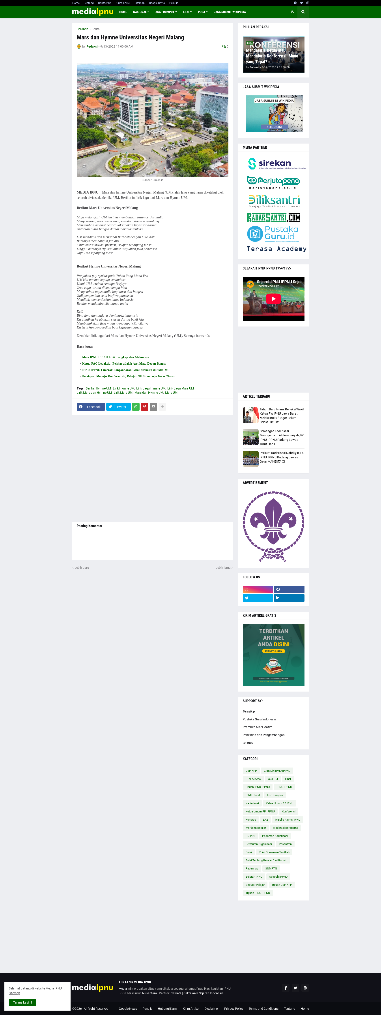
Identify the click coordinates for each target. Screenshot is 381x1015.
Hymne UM (103, 388)
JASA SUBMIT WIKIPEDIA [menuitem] (230, 12)
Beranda (82, 29)
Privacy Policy (233, 1008)
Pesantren (285, 844)
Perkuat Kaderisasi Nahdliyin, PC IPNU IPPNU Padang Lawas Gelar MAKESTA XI (282, 457)
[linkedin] (289, 598)
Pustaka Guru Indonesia (259, 719)
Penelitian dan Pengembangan (264, 735)
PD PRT (250, 836)
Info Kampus (275, 795)
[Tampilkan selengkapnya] (162, 407)
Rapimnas (252, 868)
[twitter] (301, 3)
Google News (128, 1008)
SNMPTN (271, 868)
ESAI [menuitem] (186, 12)
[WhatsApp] (136, 407)
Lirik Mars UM (123, 392)
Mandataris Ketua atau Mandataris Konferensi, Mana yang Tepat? (272, 56)
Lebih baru (82, 567)
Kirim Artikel (123, 3)
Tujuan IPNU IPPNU (258, 893)
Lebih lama (223, 567)
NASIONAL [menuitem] (140, 12)
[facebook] (295, 3)
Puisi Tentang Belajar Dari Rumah (266, 860)
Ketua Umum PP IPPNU (260, 811)
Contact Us (104, 3)
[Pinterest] (144, 407)
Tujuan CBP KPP (282, 884)
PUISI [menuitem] (201, 12)
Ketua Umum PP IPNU (279, 803)
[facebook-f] (285, 988)
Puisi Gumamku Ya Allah (274, 852)
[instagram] (307, 3)
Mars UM (171, 392)
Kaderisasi (252, 803)
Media (123, 988)
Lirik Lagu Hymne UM (150, 388)
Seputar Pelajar (255, 884)
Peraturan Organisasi (259, 844)
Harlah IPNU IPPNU (258, 787)
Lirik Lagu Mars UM (180, 388)
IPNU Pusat (253, 795)
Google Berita (157, 3)
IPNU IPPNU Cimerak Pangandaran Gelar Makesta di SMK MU (126, 370)
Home (76, 3)
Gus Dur (273, 779)
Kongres (251, 819)
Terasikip (249, 711)
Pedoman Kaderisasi (275, 836)
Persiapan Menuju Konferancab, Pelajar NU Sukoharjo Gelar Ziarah (128, 376)
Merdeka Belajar (256, 827)
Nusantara (149, 993)
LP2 (265, 819)
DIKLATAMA (253, 779)
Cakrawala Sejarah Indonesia (203, 993)
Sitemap (140, 3)
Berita (96, 29)
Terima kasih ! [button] (22, 1002)
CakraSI (248, 743)
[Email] (153, 407)
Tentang (89, 3)
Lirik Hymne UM (123, 388)
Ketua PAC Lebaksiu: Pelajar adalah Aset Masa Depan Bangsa (124, 363)
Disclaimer (212, 1008)
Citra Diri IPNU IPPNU (277, 770)
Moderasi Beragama (285, 827)
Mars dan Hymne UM (148, 392)
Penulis (173, 3)
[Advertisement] (152, 469)
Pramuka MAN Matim (257, 727)
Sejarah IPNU (254, 876)
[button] (292, 12)
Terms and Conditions (263, 1008)
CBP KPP (251, 770)
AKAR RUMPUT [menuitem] (164, 12)
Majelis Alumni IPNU (287, 819)
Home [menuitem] (123, 12)
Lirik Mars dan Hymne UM (94, 392)
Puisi (249, 852)
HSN (288, 779)
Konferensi (288, 811)
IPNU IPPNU (284, 787)
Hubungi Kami (167, 1008)
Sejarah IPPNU (278, 876)
